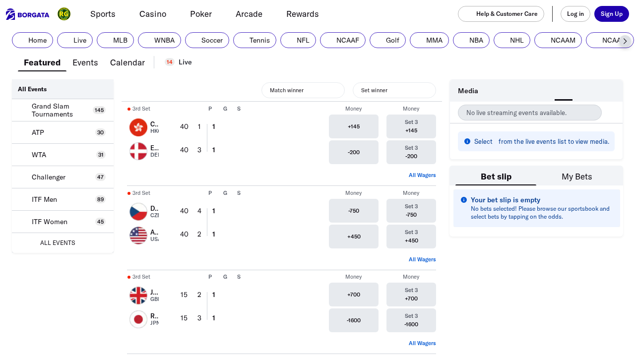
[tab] (42, 61)
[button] (625, 41)
